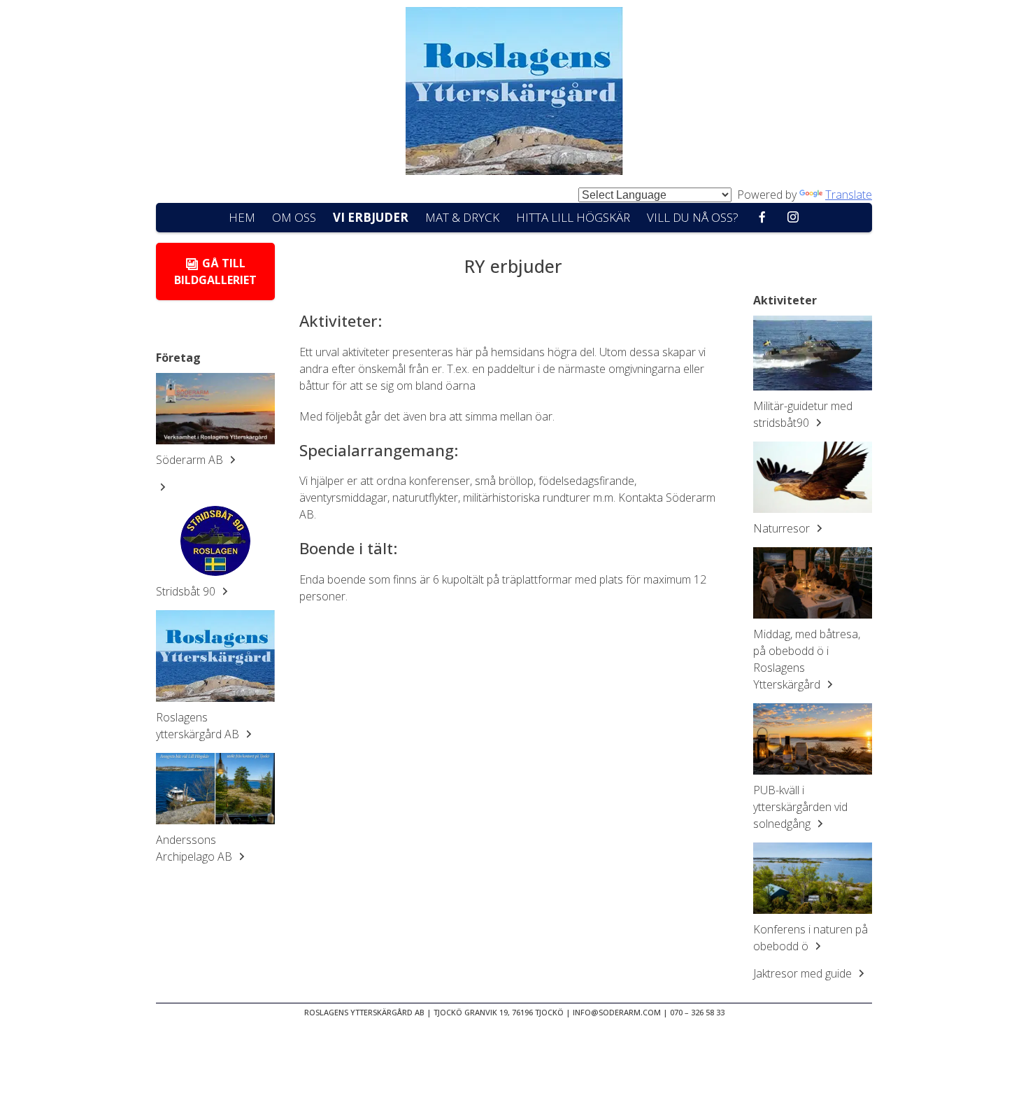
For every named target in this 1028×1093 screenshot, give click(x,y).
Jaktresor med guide (804, 973)
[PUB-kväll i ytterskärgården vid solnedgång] (812, 739)
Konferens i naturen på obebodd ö (810, 938)
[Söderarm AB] (215, 408)
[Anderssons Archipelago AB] (215, 788)
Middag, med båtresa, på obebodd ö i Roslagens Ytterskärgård (806, 659)
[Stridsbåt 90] (215, 541)
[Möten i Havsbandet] (514, 93)
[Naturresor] (812, 477)
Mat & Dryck (462, 217)
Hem (242, 217)
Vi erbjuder (370, 217)
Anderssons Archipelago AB (195, 848)
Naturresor (783, 528)
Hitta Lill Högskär (573, 217)
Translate (848, 194)
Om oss (294, 217)
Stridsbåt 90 (187, 591)
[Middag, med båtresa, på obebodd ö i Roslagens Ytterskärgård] (812, 583)
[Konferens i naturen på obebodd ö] (812, 878)
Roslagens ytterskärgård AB (199, 726)
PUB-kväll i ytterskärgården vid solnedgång (800, 806)
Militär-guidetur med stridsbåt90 (802, 414)
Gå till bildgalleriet (215, 271)
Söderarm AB (191, 459)
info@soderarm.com (617, 1012)
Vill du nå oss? (692, 217)
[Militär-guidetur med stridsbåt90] (812, 353)
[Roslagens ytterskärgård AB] (215, 656)
